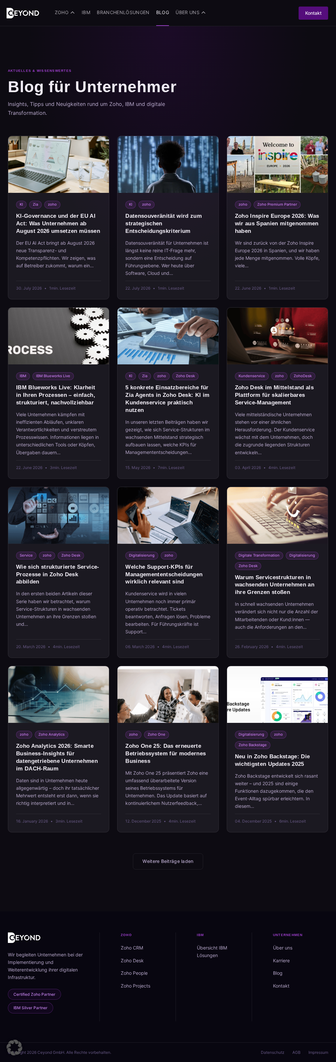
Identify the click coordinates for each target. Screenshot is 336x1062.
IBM (86, 12)
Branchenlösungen (123, 12)
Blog (162, 12)
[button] (14, 1047)
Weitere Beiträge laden (167, 861)
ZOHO (62, 12)
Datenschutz (272, 1052)
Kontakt (313, 13)
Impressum (318, 1052)
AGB (296, 1052)
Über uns (188, 12)
